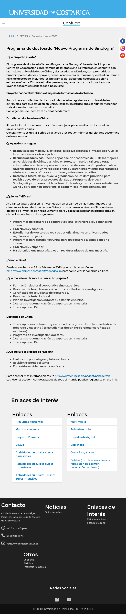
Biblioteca (77, 444)
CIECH (20, 444)
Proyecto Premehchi (29, 437)
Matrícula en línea (27, 429)
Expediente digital (83, 437)
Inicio (12, 36)
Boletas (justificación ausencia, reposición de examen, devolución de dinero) (90, 463)
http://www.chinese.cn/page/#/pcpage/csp (34, 270)
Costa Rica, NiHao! (82, 452)
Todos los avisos (53, 512)
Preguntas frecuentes (29, 421)
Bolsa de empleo (81, 429)
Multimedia (78, 421)
